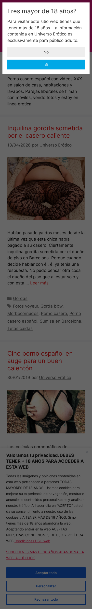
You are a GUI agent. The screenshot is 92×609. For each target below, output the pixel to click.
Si (46, 64)
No (46, 51)
